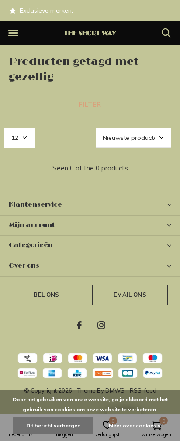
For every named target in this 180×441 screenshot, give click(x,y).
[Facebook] (79, 325)
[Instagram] (101, 325)
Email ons (130, 294)
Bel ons (46, 294)
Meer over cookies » (134, 425)
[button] (13, 33)
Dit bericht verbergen (53, 425)
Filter (90, 104)
